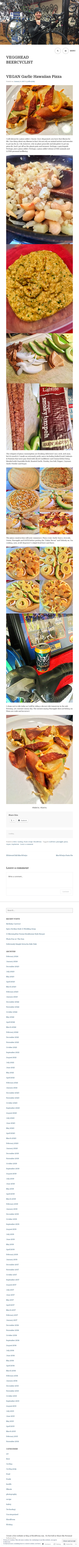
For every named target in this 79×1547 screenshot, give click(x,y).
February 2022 (12, 1032)
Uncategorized (12, 1514)
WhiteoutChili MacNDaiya (16, 855)
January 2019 (11, 1209)
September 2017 (12, 1280)
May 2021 (10, 1073)
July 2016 (10, 1351)
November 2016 (12, 1330)
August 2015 (11, 1406)
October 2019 (11, 1164)
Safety (8, 1504)
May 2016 (10, 1361)
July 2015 (10, 1411)
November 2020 (12, 1098)
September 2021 (12, 1052)
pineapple (59, 842)
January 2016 (11, 1381)
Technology (11, 1509)
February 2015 (12, 1436)
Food (25, 842)
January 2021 (11, 1088)
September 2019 (12, 1169)
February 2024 (12, 956)
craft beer (52, 842)
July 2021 (10, 1063)
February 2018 (12, 1255)
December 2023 (12, 967)
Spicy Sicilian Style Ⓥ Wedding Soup (21, 929)
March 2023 (11, 987)
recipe (30, 842)
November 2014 (12, 1441)
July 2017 (10, 1290)
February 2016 (12, 1376)
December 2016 (12, 1325)
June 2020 (10, 1123)
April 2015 (10, 1426)
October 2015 (11, 1396)
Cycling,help (11, 1469)
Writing (9, 1525)
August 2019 (11, 1174)
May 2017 (10, 1300)
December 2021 (12, 1037)
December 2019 (12, 1153)
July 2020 (10, 1118)
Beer (15, 842)
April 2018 (10, 1249)
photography (11, 1494)
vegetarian (15, 844)
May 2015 (10, 1421)
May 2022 (10, 1017)
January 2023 (12, 997)
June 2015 (10, 1416)
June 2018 (10, 1239)
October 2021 (11, 1047)
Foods (8, 1479)
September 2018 (12, 1224)
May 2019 (10, 1189)
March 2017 (11, 1310)
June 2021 (10, 1068)
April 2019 (10, 1194)
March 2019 (11, 1199)
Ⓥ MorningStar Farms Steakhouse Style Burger (25, 934)
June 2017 (10, 1295)
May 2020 (10, 1128)
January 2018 (11, 1260)
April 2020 (10, 1133)
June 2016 (10, 1356)
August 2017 (11, 1285)
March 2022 (11, 1027)
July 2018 (10, 1234)
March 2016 (11, 1371)
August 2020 (11, 1113)
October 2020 (11, 1103)
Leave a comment (26, 844)
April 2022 (10, 1022)
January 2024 (12, 961)
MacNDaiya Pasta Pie (64, 855)
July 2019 (10, 1179)
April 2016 (10, 1366)
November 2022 (12, 1007)
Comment (65, 891)
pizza (66, 842)
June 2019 (10, 1184)
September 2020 (13, 1108)
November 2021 (12, 1042)
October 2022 (11, 1012)
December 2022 (12, 1002)
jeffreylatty (31, 81)
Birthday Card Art (13, 924)
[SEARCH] (58, 51)
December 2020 (12, 1093)
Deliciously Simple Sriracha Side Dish (21, 944)
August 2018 (11, 1229)
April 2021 (10, 1078)
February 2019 (12, 1204)
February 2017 (12, 1315)
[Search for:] (39, 910)
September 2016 (12, 1340)
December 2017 (12, 1265)
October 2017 (11, 1275)
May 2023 (10, 977)
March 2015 (11, 1431)
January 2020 (12, 1148)
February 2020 (12, 1143)
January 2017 (11, 1320)
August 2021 (11, 1057)
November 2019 (12, 1159)
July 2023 (10, 972)
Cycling (20, 842)
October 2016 (11, 1335)
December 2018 (12, 1214)
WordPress (37, 842)
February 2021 (12, 1083)
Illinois (9, 1489)
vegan (8, 844)
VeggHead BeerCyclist (19, 59)
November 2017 (12, 1270)
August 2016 (11, 1345)
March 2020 (11, 1138)
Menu (73, 51)
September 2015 (12, 1401)
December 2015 (12, 1386)
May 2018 (10, 1244)
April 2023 (10, 982)
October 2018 (11, 1219)
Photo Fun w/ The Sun (15, 939)
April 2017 (10, 1305)
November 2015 (12, 1391)
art (7, 1454)
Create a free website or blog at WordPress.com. (25, 1536)
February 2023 (12, 992)
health (8, 1484)
